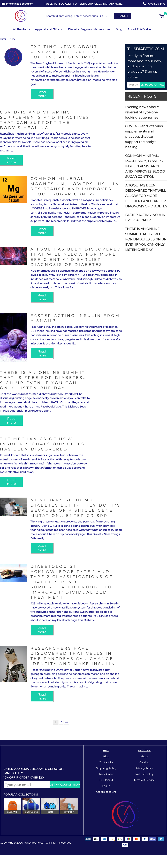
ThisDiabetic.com (34, 842)
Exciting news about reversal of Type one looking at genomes (142, 112)
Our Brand (106, 780)
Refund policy (144, 774)
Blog (119, 29)
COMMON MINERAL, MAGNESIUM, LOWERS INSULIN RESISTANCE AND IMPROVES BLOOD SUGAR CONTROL (145, 166)
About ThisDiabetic (141, 29)
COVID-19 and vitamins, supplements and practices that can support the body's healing (144, 136)
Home (3, 39)
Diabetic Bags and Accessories (89, 29)
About (144, 756)
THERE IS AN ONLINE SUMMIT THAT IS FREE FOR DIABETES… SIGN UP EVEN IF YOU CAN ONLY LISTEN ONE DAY (145, 239)
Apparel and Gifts (47, 29)
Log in (106, 785)
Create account (106, 791)
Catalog (144, 762)
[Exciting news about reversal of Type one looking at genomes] (13, 58)
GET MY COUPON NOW (152, 85)
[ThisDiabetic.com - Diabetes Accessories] (21, 16)
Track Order (106, 774)
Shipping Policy (106, 768)
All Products (21, 29)
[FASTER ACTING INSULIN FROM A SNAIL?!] (13, 337)
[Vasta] (125, 814)
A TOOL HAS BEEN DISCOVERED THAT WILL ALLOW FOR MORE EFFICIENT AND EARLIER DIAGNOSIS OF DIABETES (146, 195)
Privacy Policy (144, 768)
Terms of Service (144, 780)
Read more (42, 94)
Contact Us (106, 762)
